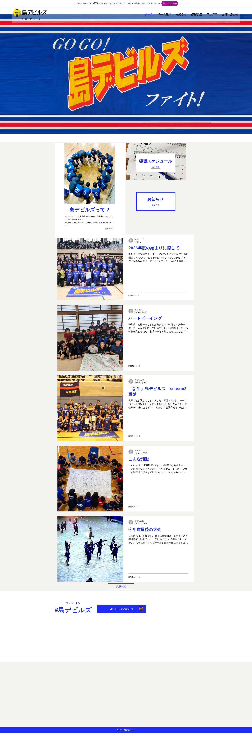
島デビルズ (34, 12)
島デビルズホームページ (31, 19)
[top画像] (141, 608)
